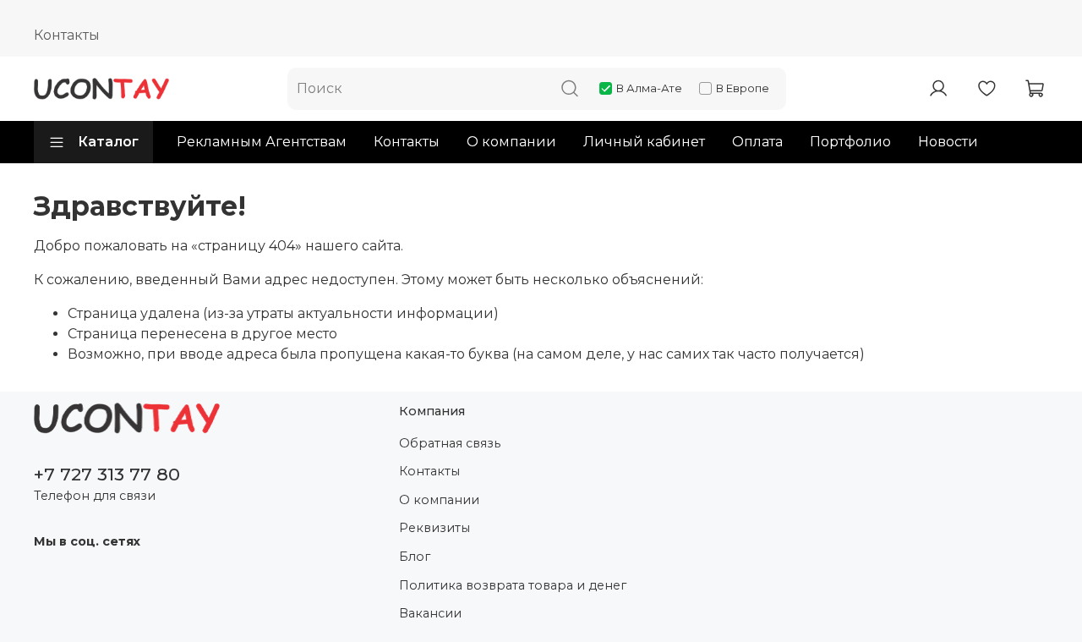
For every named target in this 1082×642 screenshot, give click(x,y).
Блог (414, 556)
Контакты (67, 35)
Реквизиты (434, 527)
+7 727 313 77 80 (107, 474)
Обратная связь (449, 443)
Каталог (108, 142)
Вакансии (430, 613)
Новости (948, 142)
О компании (511, 142)
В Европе (742, 88)
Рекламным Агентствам (262, 142)
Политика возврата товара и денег (512, 585)
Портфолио (850, 142)
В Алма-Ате (649, 88)
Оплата (757, 142)
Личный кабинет (644, 142)
